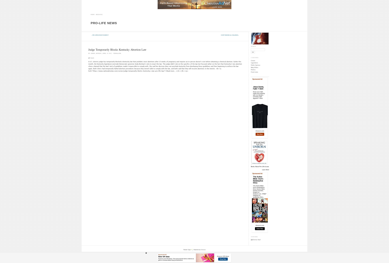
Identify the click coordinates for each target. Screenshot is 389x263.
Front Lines (254, 72)
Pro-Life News (104, 23)
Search (253, 46)
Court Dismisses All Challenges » (230, 35)
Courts (92, 58)
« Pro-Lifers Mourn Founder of (100, 35)
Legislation (254, 62)
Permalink (117, 53)
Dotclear (203, 249)
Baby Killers (254, 67)
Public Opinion (255, 65)
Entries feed (256, 239)
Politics (253, 69)
